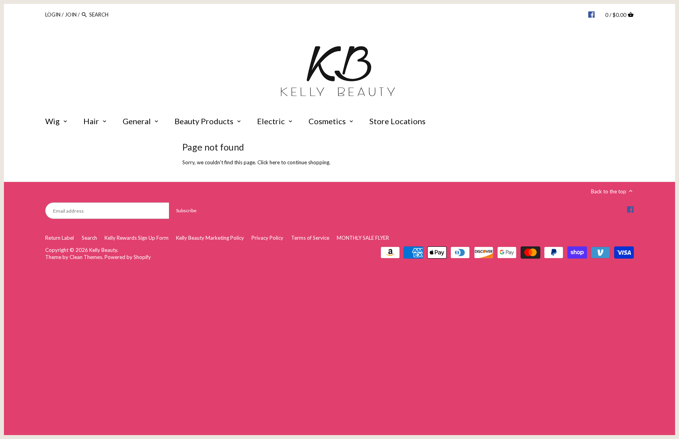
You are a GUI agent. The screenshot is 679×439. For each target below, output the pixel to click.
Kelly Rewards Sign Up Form (137, 238)
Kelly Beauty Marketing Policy (210, 238)
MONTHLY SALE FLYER (363, 238)
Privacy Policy (267, 238)
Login (53, 14)
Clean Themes (86, 257)
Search (89, 238)
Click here (268, 162)
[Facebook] (591, 14)
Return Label (59, 238)
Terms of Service (310, 238)
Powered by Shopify (128, 257)
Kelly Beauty (103, 250)
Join (71, 14)
